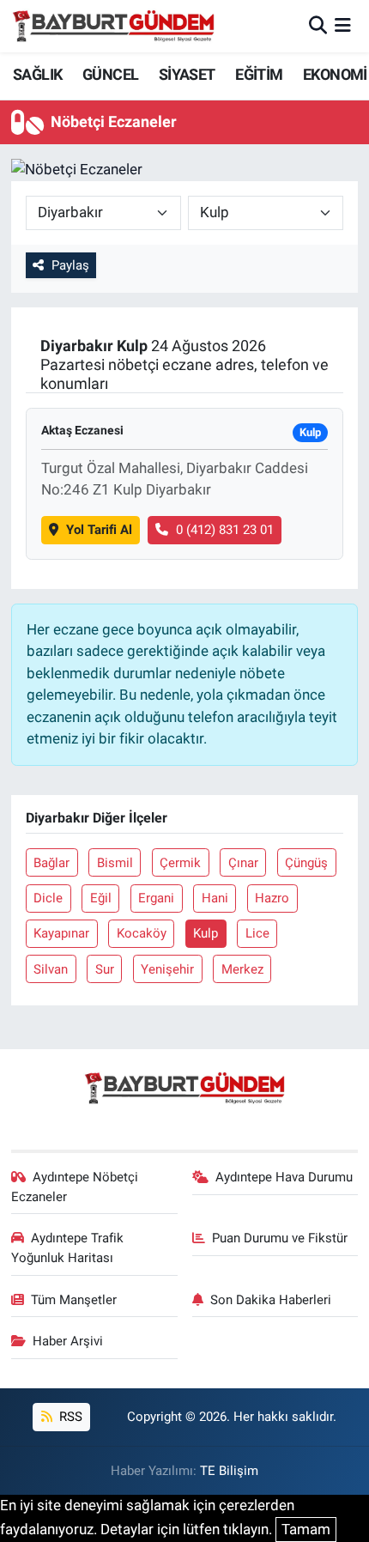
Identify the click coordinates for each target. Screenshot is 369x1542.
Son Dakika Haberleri (270, 1300)
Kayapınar (61, 933)
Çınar (243, 863)
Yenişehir (167, 969)
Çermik (180, 863)
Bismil (115, 863)
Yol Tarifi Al (99, 529)
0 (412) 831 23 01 (225, 529)
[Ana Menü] (343, 25)
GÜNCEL (110, 74)
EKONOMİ (335, 74)
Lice (257, 933)
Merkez (242, 969)
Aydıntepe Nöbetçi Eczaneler (75, 1186)
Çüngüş (306, 863)
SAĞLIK (37, 74)
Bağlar (51, 863)
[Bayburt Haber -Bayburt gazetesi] (113, 25)
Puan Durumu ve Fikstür (280, 1238)
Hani (215, 898)
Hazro (272, 898)
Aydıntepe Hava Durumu (284, 1177)
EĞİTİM (258, 74)
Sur (104, 969)
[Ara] (318, 25)
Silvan (50, 969)
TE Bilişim (229, 1470)
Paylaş (70, 265)
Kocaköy (141, 933)
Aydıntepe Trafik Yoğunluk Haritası (67, 1247)
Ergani (156, 898)
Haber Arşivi (68, 1341)
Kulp (205, 933)
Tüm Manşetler (74, 1300)
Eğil (101, 898)
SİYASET (187, 74)
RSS (69, 1416)
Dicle (48, 898)
